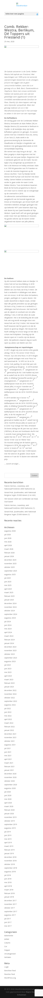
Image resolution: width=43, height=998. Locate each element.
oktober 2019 (9, 821)
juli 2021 (7, 748)
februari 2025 (9, 596)
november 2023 (10, 650)
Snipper (7, 950)
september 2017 (10, 911)
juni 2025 (7, 581)
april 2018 (8, 886)
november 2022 (10, 694)
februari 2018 (9, 893)
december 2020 (10, 774)
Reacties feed (9, 974)
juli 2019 (7, 832)
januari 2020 (9, 813)
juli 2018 (7, 875)
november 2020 (10, 777)
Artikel (6, 939)
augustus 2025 (10, 574)
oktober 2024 (9, 610)
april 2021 (8, 759)
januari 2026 (9, 556)
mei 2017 (7, 926)
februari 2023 (9, 683)
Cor (5, 946)
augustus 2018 (10, 871)
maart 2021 (8, 763)
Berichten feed (10, 970)
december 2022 (10, 690)
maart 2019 (8, 846)
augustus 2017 (10, 915)
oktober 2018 (9, 864)
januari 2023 (9, 687)
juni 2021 (7, 752)
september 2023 (10, 658)
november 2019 (10, 817)
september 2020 (10, 784)
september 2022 (10, 701)
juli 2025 (7, 578)
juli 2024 (7, 621)
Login (6, 967)
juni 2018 (7, 879)
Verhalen (7, 957)
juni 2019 (7, 835)
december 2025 (10, 560)
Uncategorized (10, 954)
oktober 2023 (9, 654)
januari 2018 (9, 897)
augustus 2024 (10, 618)
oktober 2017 (9, 908)
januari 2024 (9, 643)
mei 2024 (7, 629)
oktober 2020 (9, 781)
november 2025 (10, 563)
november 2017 (10, 904)
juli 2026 (7, 534)
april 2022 (8, 719)
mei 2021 (7, 755)
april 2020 (8, 803)
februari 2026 (9, 553)
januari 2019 (9, 853)
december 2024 (10, 603)
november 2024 (10, 607)
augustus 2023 (10, 661)
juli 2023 (7, 665)
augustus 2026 (10, 531)
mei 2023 (7, 672)
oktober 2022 (9, 698)
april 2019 (8, 842)
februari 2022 (9, 726)
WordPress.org (10, 978)
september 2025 (10, 571)
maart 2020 (8, 806)
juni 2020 (7, 795)
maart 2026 (8, 549)
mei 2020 (7, 799)
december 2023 (10, 647)
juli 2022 (7, 708)
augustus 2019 (10, 828)
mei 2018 (7, 882)
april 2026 (8, 545)
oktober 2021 (9, 741)
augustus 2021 (10, 745)
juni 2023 (7, 668)
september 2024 (10, 614)
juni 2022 (7, 712)
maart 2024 (8, 636)
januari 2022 (9, 730)
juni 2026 (7, 538)
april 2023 (8, 676)
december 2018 (10, 857)
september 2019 (10, 824)
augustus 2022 (10, 705)
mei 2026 (7, 542)
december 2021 (10, 734)
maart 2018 (8, 890)
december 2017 (10, 900)
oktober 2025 (9, 567)
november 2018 (10, 860)
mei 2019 (7, 839)
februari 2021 (9, 766)
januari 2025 (9, 600)
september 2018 (10, 868)
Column (7, 943)
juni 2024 (7, 625)
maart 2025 (8, 592)
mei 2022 (7, 716)
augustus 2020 (10, 788)
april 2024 (8, 632)
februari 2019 (9, 850)
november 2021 (10, 737)
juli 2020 (7, 792)
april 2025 (8, 589)
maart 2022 (8, 723)
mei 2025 (7, 585)
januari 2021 (9, 770)
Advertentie (8, 935)
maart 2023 (8, 679)
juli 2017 (7, 919)
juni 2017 (7, 922)
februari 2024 (9, 640)
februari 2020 (9, 810)
